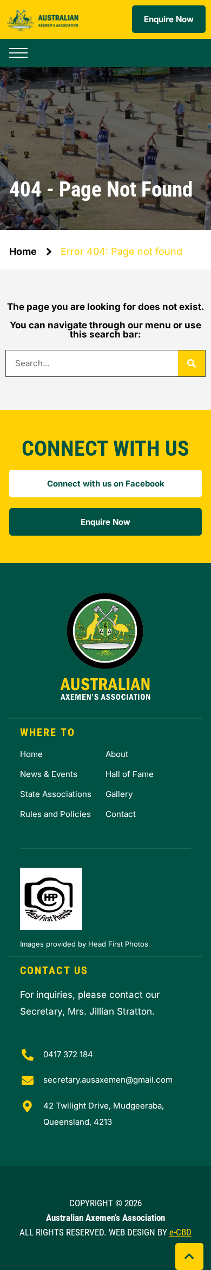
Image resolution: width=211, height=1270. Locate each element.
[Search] (191, 363)
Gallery (119, 794)
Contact (121, 814)
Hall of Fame (130, 774)
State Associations (55, 794)
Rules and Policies (55, 814)
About (117, 754)
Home (23, 251)
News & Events (48, 774)
